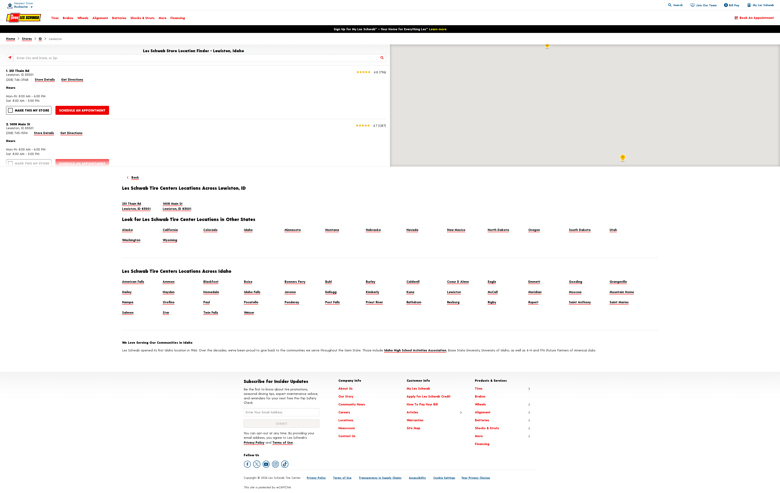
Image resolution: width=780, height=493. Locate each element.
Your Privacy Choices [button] (476, 477)
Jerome (290, 292)
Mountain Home (622, 292)
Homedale (211, 292)
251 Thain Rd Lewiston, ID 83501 (136, 206)
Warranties (415, 420)
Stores (27, 38)
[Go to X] (256, 464)
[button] (18, 5)
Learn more (437, 29)
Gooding (575, 281)
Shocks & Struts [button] (487, 428)
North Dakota (498, 230)
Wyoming (170, 240)
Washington (131, 240)
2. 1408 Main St (18, 124)
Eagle (492, 281)
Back (135, 177)
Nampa (127, 302)
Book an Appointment (757, 18)
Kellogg (331, 292)
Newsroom (346, 428)
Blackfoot (211, 281)
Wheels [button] (480, 404)
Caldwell (412, 281)
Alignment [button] (483, 412)
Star (166, 312)
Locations (345, 420)
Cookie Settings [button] (444, 477)
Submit (281, 423)
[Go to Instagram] (275, 464)
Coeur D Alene (458, 281)
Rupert (533, 302)
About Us (345, 388)
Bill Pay (734, 5)
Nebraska (373, 230)
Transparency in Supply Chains (380, 477)
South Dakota (579, 230)
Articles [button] (412, 412)
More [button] (479, 436)
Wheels (82, 18)
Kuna (410, 292)
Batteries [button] (482, 420)
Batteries (119, 18)
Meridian (535, 292)
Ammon (168, 281)
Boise (248, 281)
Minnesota (293, 230)
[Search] (382, 58)
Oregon (534, 230)
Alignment (100, 18)
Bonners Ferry (295, 281)
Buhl (328, 281)
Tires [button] (478, 388)
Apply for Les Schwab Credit (429, 396)
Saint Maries (619, 302)
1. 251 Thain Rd (17, 71)
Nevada (412, 230)
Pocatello (251, 302)
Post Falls (332, 302)
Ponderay (292, 302)
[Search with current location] (9, 57)
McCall (493, 292)
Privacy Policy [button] (254, 442)
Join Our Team (706, 5)
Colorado (210, 230)
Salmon (127, 312)
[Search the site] (675, 5)
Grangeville (618, 281)
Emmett (534, 281)
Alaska (127, 230)
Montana (332, 230)
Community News (351, 404)
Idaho (248, 230)
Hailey (127, 292)
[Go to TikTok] (284, 464)
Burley (370, 281)
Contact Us (346, 436)
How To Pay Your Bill (422, 404)
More (162, 18)
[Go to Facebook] (247, 464)
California (170, 230)
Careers (344, 412)
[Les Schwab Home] (23, 18)
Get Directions (72, 79)
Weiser (249, 312)
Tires (55, 18)
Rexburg (453, 302)
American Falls (133, 281)
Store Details (45, 79)
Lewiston (454, 292)
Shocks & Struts (142, 18)
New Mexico (456, 230)
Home (10, 38)
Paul (206, 302)
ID (40, 38)
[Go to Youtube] (266, 464)
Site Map (413, 428)
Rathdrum (413, 302)
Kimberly (372, 292)
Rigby (492, 302)
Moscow (575, 292)
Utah (613, 230)
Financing (177, 18)
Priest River (374, 302)
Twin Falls (210, 312)
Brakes (68, 18)
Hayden (168, 292)
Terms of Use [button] (282, 442)
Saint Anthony (580, 302)
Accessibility (417, 477)
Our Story (345, 396)
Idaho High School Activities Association (415, 350)
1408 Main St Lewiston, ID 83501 (177, 206)
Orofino (168, 302)
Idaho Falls (252, 292)
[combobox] (199, 57)
